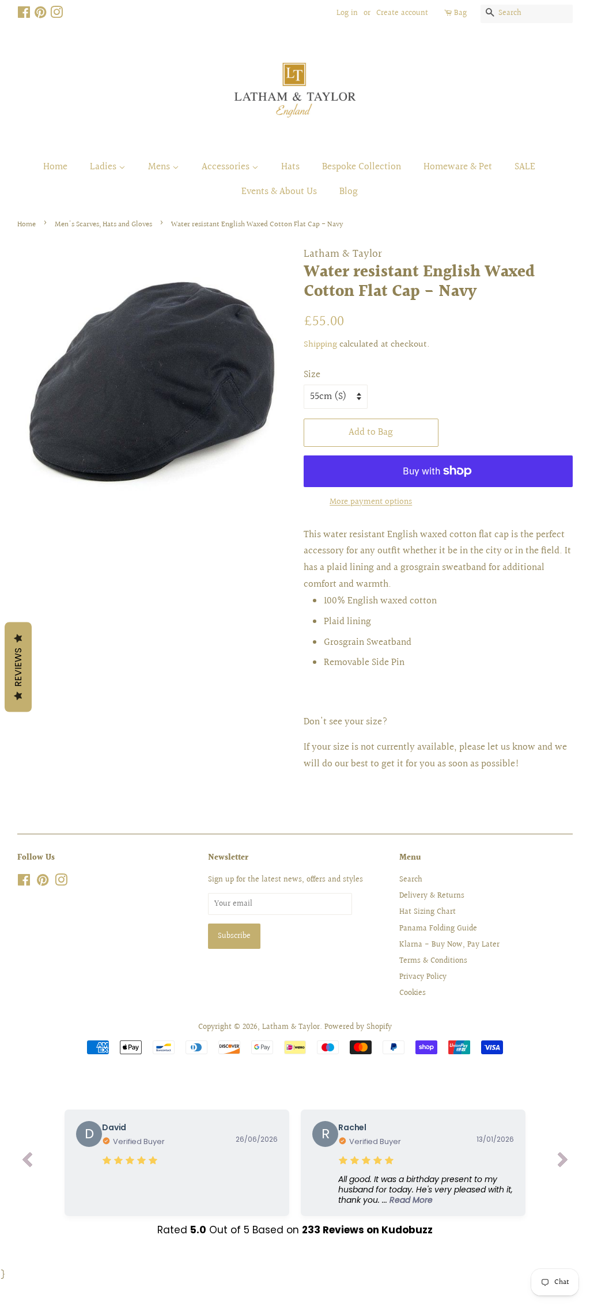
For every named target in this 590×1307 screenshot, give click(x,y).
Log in (347, 13)
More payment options (371, 501)
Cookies (412, 993)
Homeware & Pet (457, 166)
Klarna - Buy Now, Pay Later (449, 944)
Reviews (18, 667)
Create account (402, 13)
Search (410, 879)
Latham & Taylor (291, 1027)
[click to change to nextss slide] (562, 1163)
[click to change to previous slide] (27, 1163)
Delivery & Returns (431, 895)
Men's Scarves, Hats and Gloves (103, 224)
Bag (460, 13)
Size (312, 374)
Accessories (227, 166)
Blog (348, 191)
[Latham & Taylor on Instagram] (56, 15)
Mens (160, 166)
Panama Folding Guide (438, 928)
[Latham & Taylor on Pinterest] (40, 15)
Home (55, 166)
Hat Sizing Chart (427, 911)
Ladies (104, 166)
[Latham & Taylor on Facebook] (24, 15)
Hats (290, 166)
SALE (525, 166)
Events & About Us (279, 191)
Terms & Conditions (433, 960)
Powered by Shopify (358, 1027)
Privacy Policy (423, 976)
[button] (426, 1190)
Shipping (320, 344)
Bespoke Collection (361, 166)
